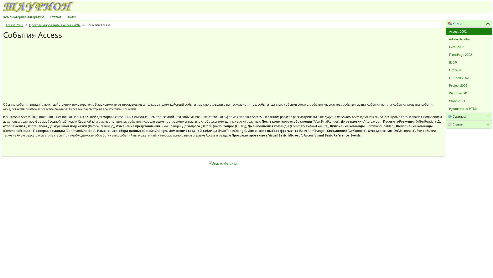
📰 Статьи (455, 124)
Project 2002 (458, 85)
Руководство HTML (463, 109)
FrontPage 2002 (460, 55)
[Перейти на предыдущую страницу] (8, 148)
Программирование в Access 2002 (54, 25)
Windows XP (458, 93)
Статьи (55, 17)
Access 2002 (458, 31)
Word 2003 (457, 101)
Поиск (71, 17)
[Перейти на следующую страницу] (19, 148)
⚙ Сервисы (457, 116)
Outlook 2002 (459, 78)
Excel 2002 (456, 47)
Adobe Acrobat (460, 39)
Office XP (455, 70)
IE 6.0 (453, 62)
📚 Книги (455, 23)
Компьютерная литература (23, 17)
